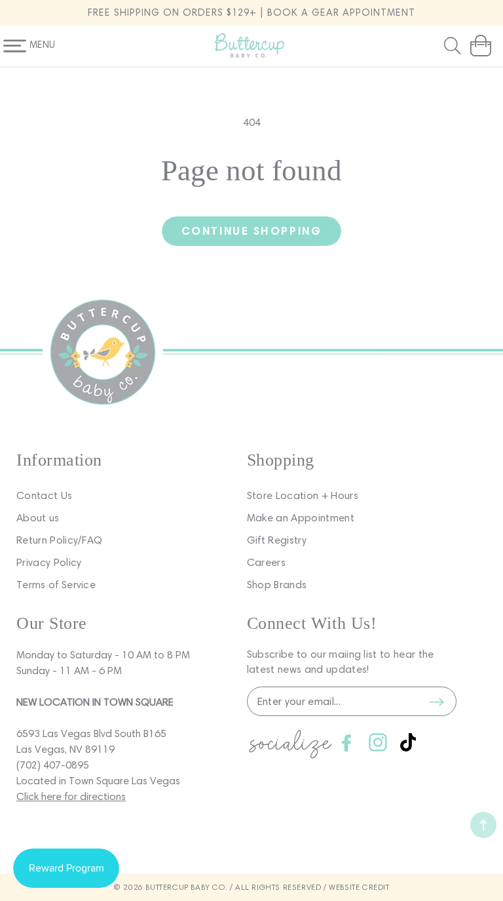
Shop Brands (277, 584)
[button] (454, 46)
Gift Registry (277, 540)
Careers (266, 562)
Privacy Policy (48, 562)
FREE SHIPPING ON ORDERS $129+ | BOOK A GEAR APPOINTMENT (251, 12)
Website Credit (359, 887)
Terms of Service (56, 584)
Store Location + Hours (302, 495)
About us (38, 517)
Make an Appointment (300, 517)
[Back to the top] (483, 825)
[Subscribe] (436, 701)
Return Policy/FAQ (59, 540)
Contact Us (44, 495)
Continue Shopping (251, 230)
